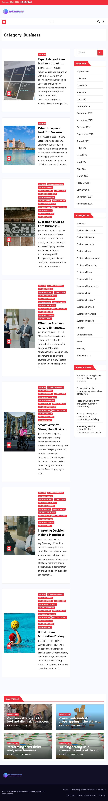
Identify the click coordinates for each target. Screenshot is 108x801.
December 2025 (84, 113)
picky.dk (81, 551)
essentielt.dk (83, 531)
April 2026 (81, 99)
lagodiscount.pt (85, 468)
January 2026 (83, 106)
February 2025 (84, 183)
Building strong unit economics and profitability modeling (88, 417)
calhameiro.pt (83, 495)
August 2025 (83, 141)
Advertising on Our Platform (82, 790)
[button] (98, 21)
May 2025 (81, 162)
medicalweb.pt (84, 464)
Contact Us (101, 790)
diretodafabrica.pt (86, 484)
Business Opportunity (47, 204)
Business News (44, 200)
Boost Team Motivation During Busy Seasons (51, 636)
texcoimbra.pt (84, 519)
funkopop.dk (83, 554)
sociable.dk (82, 539)
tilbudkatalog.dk (85, 523)
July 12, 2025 (46, 539)
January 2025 (83, 190)
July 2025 (81, 148)
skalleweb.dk (83, 543)
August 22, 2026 (16, 726)
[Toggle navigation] (51, 22)
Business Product (59, 207)
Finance (81, 328)
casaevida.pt (83, 499)
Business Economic (55, 184)
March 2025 (82, 176)
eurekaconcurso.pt (86, 476)
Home (80, 342)
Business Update (45, 217)
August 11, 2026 (68, 754)
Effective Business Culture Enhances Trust (51, 327)
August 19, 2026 (68, 726)
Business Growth (45, 190)
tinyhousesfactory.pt (87, 488)
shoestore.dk (83, 535)
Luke (58, 68)
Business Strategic (46, 213)
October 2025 (83, 127)
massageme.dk (84, 558)
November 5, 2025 (48, 231)
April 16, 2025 (46, 641)
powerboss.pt (84, 444)
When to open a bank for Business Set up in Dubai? (50, 132)
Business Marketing (46, 197)
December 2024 (85, 197)
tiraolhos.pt (83, 566)
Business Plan (44, 207)
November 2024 (85, 204)
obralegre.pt (83, 507)
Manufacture (83, 356)
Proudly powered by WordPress (15, 791)
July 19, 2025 (46, 434)
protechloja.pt (84, 460)
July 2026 (81, 79)
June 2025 (82, 155)
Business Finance (45, 187)
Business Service (45, 210)
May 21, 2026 (46, 68)
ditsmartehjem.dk (85, 547)
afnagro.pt (82, 448)
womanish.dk (83, 527)
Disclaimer (71, 795)
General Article (84, 335)
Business (42, 54)
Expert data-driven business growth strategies (51, 63)
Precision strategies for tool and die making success (89, 378)
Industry (81, 349)
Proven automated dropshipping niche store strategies (90, 391)
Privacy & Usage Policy (87, 795)
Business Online (58, 200)
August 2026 (83, 72)
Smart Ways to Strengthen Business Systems (52, 429)
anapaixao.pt (83, 456)
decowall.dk (83, 562)
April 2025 (81, 169)
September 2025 (85, 134)
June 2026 (82, 86)
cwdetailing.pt (84, 503)
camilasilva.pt (83, 452)
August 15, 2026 (16, 754)
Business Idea (60, 190)
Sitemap (102, 795)
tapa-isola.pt (83, 491)
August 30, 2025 (48, 332)
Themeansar (7, 794)
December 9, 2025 (48, 137)
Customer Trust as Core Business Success (51, 226)
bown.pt (81, 480)
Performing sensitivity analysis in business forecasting (88, 404)
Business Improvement (47, 194)
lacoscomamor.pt (85, 472)
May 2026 (81, 92)
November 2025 (84, 120)
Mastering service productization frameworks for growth (89, 429)
